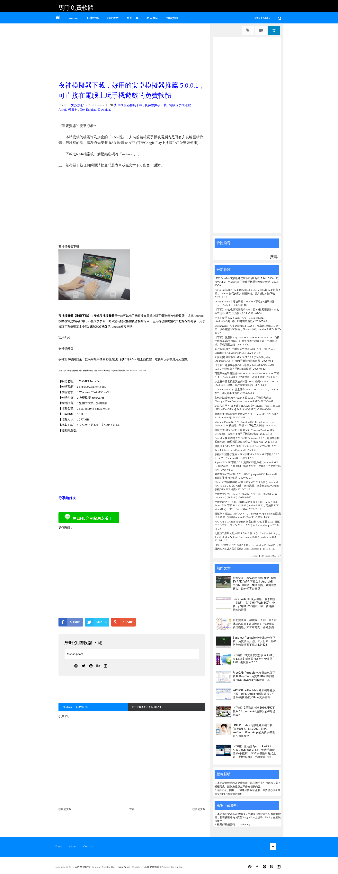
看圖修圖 (152, 18)
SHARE (75, 621)
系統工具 (132, 18)
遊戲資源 (172, 18)
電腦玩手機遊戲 (180, 105)
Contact (88, 846)
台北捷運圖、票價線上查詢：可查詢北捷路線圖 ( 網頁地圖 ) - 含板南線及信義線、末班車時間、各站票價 (255, 624)
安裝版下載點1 (88, 425)
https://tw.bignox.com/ (92, 386)
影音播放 (113, 18)
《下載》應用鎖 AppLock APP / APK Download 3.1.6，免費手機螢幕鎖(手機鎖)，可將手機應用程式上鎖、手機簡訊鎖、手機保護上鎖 (247, 341)
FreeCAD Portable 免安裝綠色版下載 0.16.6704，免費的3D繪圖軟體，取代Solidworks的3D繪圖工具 (255, 676)
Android (74, 18)
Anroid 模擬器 (67, 109)
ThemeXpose (123, 866)
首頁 (131, 809)
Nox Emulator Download (95, 109)
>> (279, 555)
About (72, 846)
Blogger (179, 866)
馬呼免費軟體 (76, 7)
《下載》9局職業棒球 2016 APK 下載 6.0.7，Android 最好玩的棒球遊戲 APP (254, 711)
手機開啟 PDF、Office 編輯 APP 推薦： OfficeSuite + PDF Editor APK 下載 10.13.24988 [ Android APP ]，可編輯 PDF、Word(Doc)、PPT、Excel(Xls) (248, 505)
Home (58, 846)
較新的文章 (64, 809)
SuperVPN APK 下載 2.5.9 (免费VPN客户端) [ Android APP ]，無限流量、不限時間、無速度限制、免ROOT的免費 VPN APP (248, 466)
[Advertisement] (132, 51)
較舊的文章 (198, 809)
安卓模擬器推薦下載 (128, 105)
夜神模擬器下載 (156, 105)
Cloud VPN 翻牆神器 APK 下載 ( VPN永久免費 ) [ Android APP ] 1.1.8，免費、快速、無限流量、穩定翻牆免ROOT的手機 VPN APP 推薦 (247, 486)
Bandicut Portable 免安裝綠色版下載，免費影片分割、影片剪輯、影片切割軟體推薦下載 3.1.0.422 (255, 641)
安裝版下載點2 (110, 425)
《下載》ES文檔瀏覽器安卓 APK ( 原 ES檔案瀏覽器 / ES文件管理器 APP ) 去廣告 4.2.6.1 (253, 659)
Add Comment (98, 105)
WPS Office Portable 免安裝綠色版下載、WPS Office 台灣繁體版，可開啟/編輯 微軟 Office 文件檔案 (254, 694)
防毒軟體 (93, 18)
